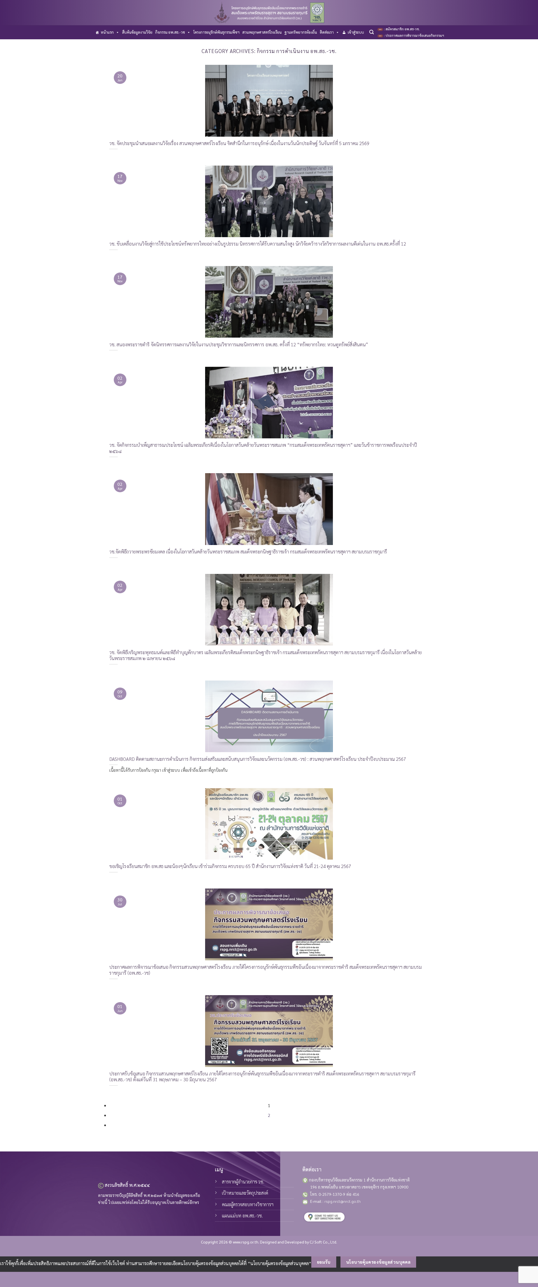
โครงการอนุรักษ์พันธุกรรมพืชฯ (216, 32)
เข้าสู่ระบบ (356, 32)
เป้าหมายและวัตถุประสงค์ (245, 1193)
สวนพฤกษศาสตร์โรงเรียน (262, 32)
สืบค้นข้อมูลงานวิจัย (137, 32)
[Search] (371, 32)
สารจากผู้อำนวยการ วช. (243, 1182)
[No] (426, 1262)
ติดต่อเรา (327, 32)
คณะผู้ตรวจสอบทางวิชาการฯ (247, 1204)
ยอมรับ (324, 1262)
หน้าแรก (107, 32)
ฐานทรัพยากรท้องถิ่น (300, 32)
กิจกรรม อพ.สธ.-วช (170, 32)
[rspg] (269, 13)
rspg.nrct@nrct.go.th (342, 1201)
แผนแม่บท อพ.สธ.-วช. (242, 1216)
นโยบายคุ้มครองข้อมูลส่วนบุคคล (378, 1262)
